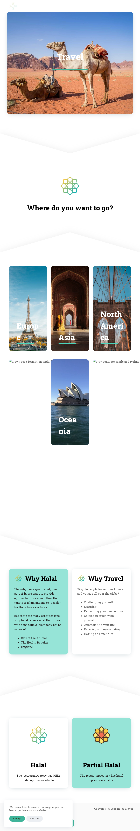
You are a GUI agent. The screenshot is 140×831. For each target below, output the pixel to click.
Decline (34, 818)
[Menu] (131, 6)
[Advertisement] (70, 484)
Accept (17, 818)
